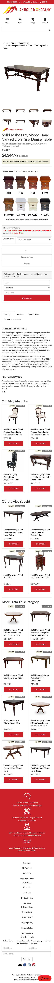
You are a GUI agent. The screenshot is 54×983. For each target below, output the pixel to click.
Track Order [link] (27, 873)
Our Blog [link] (27, 893)
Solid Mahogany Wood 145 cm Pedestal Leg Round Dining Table (40, 723)
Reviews (7, 319)
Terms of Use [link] (27, 912)
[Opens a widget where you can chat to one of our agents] (44, 978)
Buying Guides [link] (27, 898)
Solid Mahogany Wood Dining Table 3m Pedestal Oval (40, 532)
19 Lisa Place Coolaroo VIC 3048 (35, 2)
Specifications (34, 314)
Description (8, 314)
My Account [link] (27, 868)
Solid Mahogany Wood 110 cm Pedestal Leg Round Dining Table (13, 632)
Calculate (27, 298)
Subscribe (27, 959)
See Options (13, 443)
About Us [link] (27, 887)
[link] (24, 965)
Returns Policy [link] (27, 928)
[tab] (8, 314)
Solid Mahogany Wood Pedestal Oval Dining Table (13, 768)
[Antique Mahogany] (27, 9)
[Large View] (7, 111)
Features (20, 314)
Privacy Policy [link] (27, 917)
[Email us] (20, 965)
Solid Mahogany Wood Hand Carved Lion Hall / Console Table (40, 477)
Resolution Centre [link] (27, 879)
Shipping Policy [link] (27, 923)
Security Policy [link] (27, 933)
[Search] (49, 30)
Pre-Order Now (27, 257)
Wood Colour (8, 239)
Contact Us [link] (27, 903)
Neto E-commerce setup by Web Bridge (27, 979)
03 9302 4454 (16, 2)
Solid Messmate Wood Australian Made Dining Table (40, 678)
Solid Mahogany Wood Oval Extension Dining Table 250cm (13, 532)
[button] (27, 263)
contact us (7, 233)
